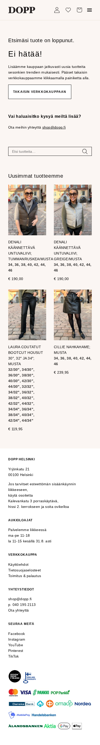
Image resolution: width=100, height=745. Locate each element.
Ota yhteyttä (18, 610)
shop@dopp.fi (54, 127)
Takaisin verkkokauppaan (39, 92)
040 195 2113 (24, 605)
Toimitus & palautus (24, 576)
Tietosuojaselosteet (24, 570)
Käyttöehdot (18, 564)
